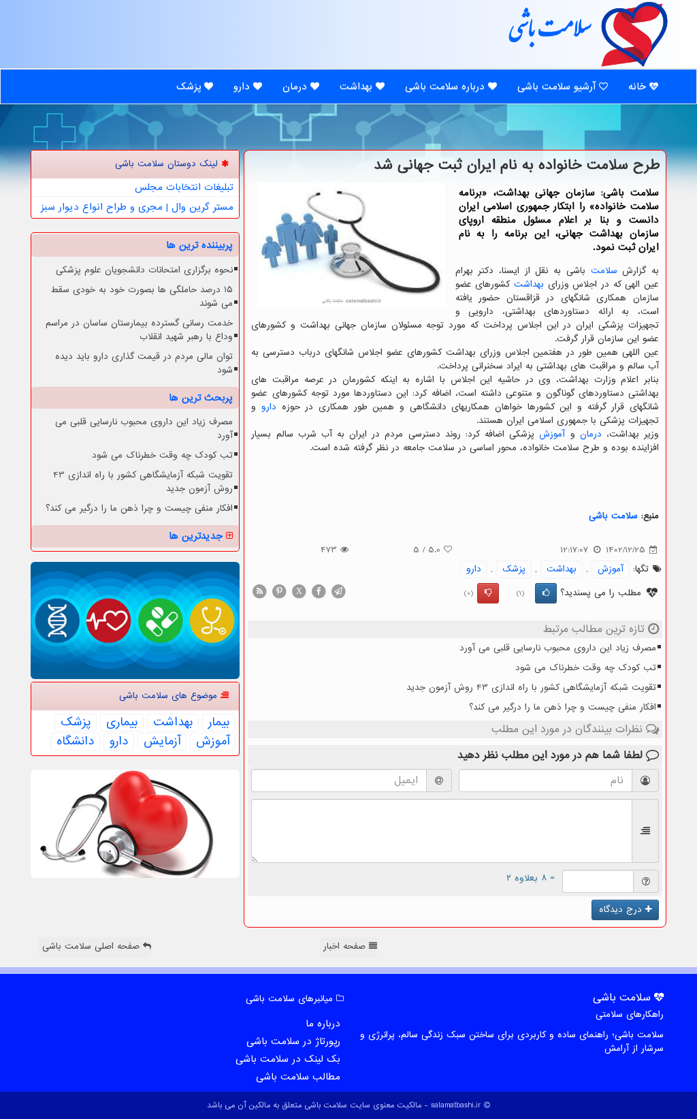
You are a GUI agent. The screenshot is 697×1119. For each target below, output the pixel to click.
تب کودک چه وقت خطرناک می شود (585, 667)
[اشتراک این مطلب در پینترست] (279, 590)
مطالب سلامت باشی (298, 1076)
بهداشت (358, 86)
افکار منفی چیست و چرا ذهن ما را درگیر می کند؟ (562, 707)
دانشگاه (75, 742)
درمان (296, 86)
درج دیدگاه (622, 909)
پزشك (513, 569)
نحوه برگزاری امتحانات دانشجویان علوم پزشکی (144, 270)
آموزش (552, 434)
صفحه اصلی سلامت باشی (92, 946)
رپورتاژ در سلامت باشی (293, 1041)
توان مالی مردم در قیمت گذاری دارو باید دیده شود (144, 363)
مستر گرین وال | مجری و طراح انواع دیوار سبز (137, 207)
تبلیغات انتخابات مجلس (184, 187)
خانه (638, 86)
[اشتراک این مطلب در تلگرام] (338, 590)
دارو (243, 86)
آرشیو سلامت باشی (558, 86)
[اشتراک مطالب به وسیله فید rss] (259, 590)
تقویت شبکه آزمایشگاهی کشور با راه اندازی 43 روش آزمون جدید (531, 687)
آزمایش (162, 742)
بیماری (121, 722)
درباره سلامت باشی (446, 86)
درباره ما (323, 1023)
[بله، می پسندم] (546, 593)
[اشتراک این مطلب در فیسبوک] (318, 590)
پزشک (190, 86)
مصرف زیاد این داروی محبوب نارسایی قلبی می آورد (557, 648)
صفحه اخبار (346, 946)
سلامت (604, 270)
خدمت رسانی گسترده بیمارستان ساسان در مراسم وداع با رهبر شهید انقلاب (139, 330)
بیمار (218, 722)
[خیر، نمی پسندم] (488, 593)
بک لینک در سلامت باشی (288, 1059)
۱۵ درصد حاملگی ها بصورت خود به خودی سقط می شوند (141, 296)
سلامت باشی (549, 33)
